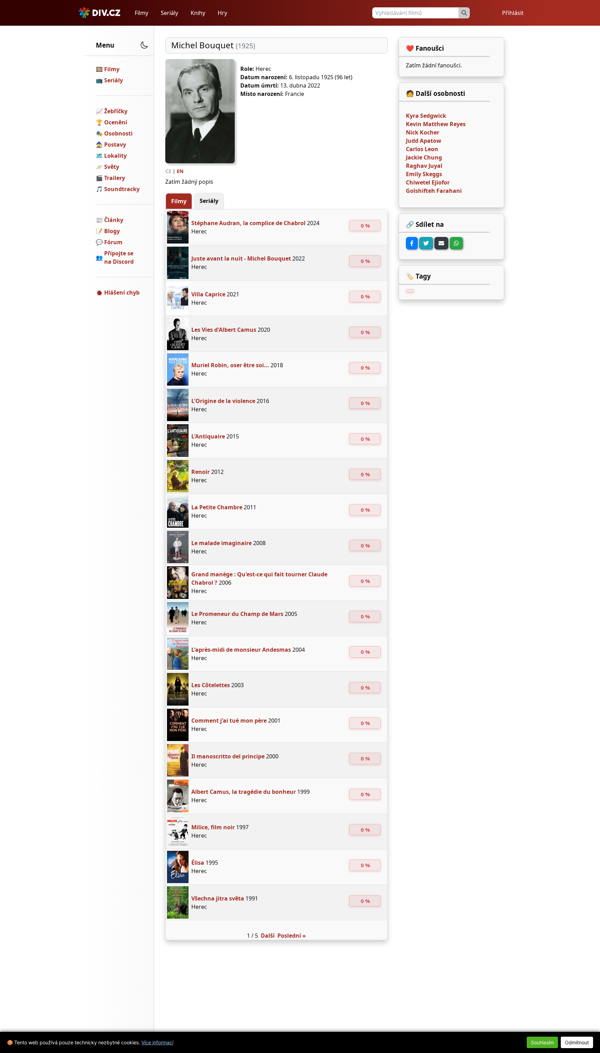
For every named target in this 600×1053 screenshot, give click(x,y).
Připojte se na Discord (119, 257)
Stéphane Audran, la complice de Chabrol (248, 223)
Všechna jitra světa (217, 898)
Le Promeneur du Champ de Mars (237, 614)
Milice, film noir (213, 827)
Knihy (198, 13)
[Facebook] (412, 243)
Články (113, 220)
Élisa (197, 862)
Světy (111, 167)
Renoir (200, 472)
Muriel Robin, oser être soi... (230, 365)
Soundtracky (122, 189)
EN (180, 171)
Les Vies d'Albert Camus (223, 330)
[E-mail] (441, 243)
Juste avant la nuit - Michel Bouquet (241, 258)
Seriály (169, 13)
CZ (168, 171)
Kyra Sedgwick (426, 116)
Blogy (112, 231)
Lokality (115, 155)
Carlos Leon (422, 149)
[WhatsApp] (456, 243)
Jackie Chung (424, 157)
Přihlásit (513, 13)
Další (268, 935)
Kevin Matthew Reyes (436, 124)
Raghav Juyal (424, 166)
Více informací (157, 1042)
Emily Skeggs (424, 174)
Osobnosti (118, 133)
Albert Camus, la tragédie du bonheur (243, 792)
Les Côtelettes (210, 685)
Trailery (114, 178)
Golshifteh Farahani (434, 191)
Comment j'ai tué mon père (229, 720)
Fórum (113, 242)
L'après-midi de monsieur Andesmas (241, 649)
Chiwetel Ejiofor (428, 182)
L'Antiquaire (208, 436)
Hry (222, 13)
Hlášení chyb (122, 292)
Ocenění (115, 122)
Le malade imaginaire (221, 543)
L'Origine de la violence (223, 401)
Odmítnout (577, 1042)
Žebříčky (115, 111)
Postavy (115, 144)
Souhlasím (542, 1042)
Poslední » (291, 935)
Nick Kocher (422, 132)
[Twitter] (426, 243)
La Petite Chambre (216, 507)
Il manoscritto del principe (228, 756)
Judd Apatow (423, 141)
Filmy (141, 13)
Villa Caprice (208, 294)
